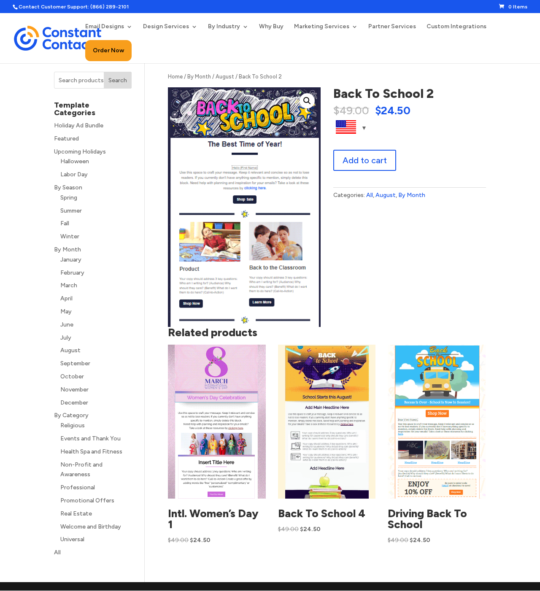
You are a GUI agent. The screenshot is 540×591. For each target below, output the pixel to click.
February (72, 272)
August (225, 76)
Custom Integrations (456, 27)
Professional (77, 487)
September (75, 363)
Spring (68, 197)
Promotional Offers (87, 500)
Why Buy (271, 27)
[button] (307, 100)
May (66, 311)
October (72, 376)
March (68, 285)
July (65, 337)
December (74, 402)
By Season (68, 187)
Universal (72, 539)
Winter (69, 236)
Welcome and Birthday (90, 526)
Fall (64, 223)
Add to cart (365, 160)
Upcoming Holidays (80, 151)
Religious (72, 425)
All (369, 195)
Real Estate (76, 513)
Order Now (108, 50)
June (66, 324)
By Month (199, 76)
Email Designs (104, 27)
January (70, 259)
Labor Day (74, 174)
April (66, 298)
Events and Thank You (90, 438)
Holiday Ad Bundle (78, 125)
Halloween (74, 161)
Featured (66, 138)
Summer (71, 210)
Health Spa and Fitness (91, 451)
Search (117, 80)
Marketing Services (321, 27)
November (74, 389)
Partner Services (392, 27)
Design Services (166, 27)
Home (175, 76)
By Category (71, 415)
